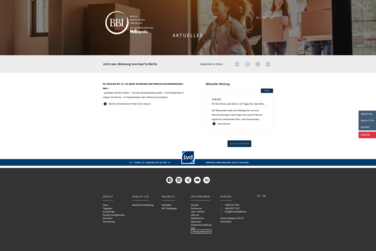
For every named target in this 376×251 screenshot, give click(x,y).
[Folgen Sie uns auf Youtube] (197, 179)
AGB (193, 228)
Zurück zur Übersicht (239, 143)
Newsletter (367, 120)
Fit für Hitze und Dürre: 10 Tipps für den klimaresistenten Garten (249, 103)
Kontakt (365, 127)
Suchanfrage (109, 211)
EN (264, 17)
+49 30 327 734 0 (232, 205)
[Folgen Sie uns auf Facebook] (169, 179)
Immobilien (366, 113)
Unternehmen (200, 196)
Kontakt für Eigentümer (114, 215)
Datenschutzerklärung (201, 224)
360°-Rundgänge (169, 208)
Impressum (196, 221)
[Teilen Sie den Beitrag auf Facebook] (247, 64)
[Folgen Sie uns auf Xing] (188, 179)
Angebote (168, 196)
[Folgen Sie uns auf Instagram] (179, 179)
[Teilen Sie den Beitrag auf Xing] (258, 64)
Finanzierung (109, 221)
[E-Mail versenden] (237, 64)
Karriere (365, 134)
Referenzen (196, 208)
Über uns (195, 215)
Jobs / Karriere (197, 211)
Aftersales (107, 218)
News (105, 205)
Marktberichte (197, 218)
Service (108, 196)
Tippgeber (107, 208)
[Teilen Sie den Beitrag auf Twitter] (268, 64)
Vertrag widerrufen (201, 231)
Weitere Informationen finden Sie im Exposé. (130, 103)
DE (257, 17)
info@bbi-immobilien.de (235, 211)
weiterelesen (224, 123)
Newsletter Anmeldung (142, 205)
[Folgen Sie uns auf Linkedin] (206, 179)
